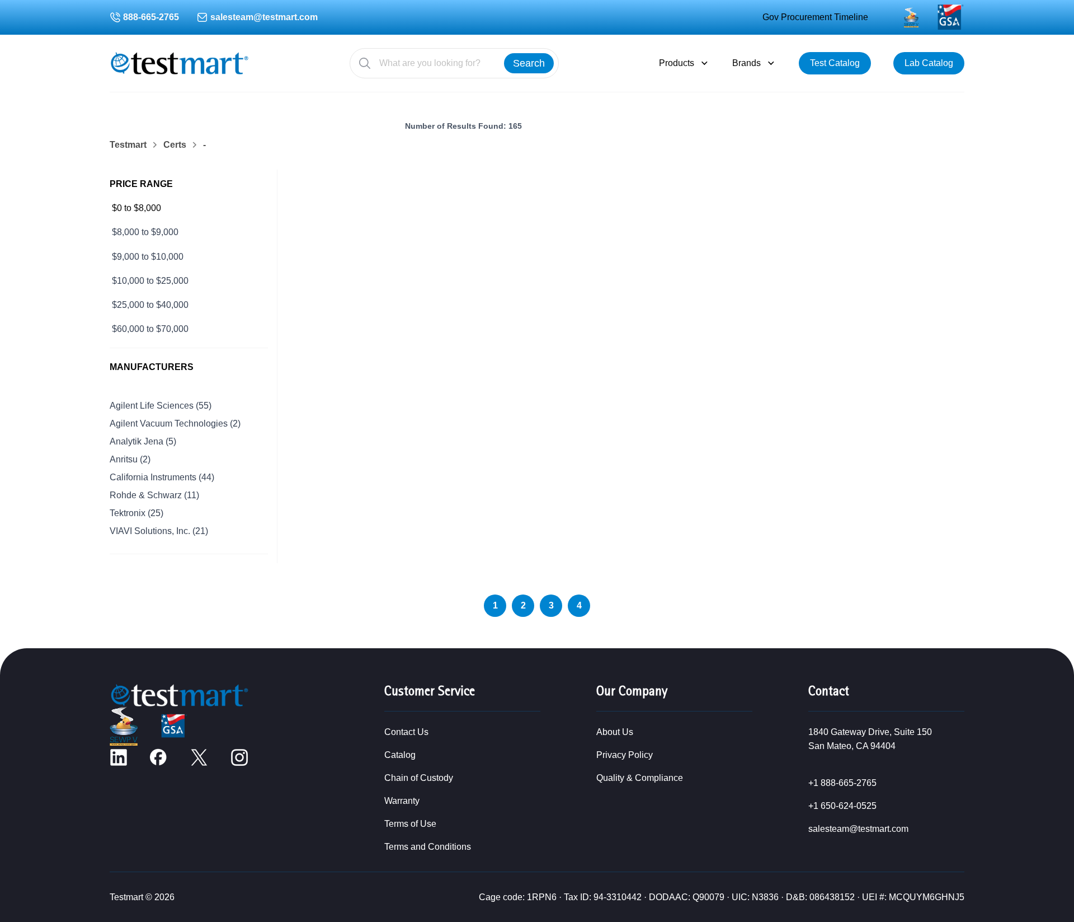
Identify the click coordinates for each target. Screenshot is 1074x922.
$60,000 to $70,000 (150, 329)
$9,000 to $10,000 (147, 256)
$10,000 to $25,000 (150, 281)
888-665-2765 (151, 17)
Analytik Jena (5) (143, 441)
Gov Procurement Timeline (815, 17)
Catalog (400, 755)
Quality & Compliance (639, 778)
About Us (614, 732)
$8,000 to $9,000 (145, 232)
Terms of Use (410, 824)
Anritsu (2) (130, 459)
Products (676, 63)
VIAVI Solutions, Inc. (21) (159, 531)
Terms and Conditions (427, 846)
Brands (746, 63)
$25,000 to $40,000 (150, 305)
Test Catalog (835, 63)
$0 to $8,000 (136, 208)
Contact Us (406, 732)
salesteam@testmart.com (264, 17)
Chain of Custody (418, 778)
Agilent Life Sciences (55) (160, 405)
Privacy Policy (624, 755)
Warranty (402, 801)
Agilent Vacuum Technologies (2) (175, 423)
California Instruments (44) (162, 477)
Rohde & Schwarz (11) (154, 495)
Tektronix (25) (136, 513)
